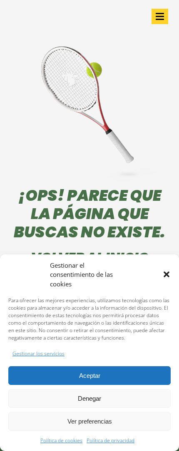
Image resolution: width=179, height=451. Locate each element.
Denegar (89, 398)
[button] (166, 274)
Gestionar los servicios (38, 353)
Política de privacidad (110, 440)
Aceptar (89, 375)
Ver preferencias (89, 421)
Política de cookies (61, 440)
